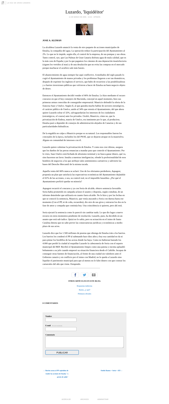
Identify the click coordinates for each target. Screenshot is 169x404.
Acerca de (66, 399)
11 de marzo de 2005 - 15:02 (80, 17)
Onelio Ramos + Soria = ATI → (111, 370)
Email (93, 275)
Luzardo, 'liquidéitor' (84, 11)
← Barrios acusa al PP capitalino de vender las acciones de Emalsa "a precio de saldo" (55, 374)
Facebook (75, 275)
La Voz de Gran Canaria (18, 3)
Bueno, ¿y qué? (84, 290)
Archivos (84, 399)
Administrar (102, 399)
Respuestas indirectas (84, 286)
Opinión (96, 17)
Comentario (50, 335)
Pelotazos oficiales (84, 294)
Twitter (84, 275)
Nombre (48, 316)
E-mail (54, 325)
